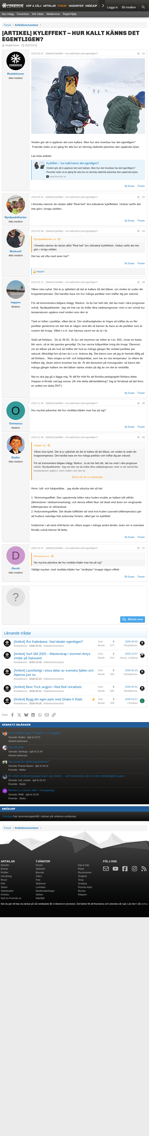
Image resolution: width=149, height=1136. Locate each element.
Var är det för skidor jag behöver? (28, 761)
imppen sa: (40, 445)
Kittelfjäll (40, 898)
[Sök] (143, 7)
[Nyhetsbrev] (106, 869)
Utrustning (6, 876)
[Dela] (138, 53)
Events (4, 869)
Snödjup (91, 5)
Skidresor (41, 883)
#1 (143, 53)
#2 (143, 197)
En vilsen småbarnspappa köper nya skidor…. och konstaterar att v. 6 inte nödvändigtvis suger (66, 775)
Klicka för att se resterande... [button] (88, 477)
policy (144, 904)
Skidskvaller (7, 891)
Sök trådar (37, 14)
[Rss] (144, 869)
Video (39, 876)
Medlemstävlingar (45, 891)
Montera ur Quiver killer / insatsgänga (31, 790)
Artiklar (49, 5)
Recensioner (85, 872)
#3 (143, 231)
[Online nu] (15, 213)
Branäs (82, 891)
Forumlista (23, 14)
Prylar (81, 869)
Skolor (4, 887)
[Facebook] (125, 869)
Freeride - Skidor (17, 769)
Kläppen (82, 894)
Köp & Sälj (33, 5)
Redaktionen (12, 45)
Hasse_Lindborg (129, 657)
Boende (40, 872)
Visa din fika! (16, 747)
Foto (38, 880)
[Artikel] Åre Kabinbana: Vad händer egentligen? (48, 642)
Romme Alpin (85, 887)
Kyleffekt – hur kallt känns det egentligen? (72, 163)
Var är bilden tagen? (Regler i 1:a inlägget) (34, 732)
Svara (131, 186)
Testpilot (82, 876)
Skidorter (76, 5)
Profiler (4, 872)
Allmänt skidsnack (17, 741)
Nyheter (5, 865)
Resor (4, 880)
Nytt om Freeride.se (11, 898)
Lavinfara (41, 887)
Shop (81, 880)
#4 (143, 282)
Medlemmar (53, 14)
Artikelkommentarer (53, 646)
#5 (143, 403)
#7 (143, 548)
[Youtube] (115, 869)
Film (3, 883)
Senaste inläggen (16, 724)
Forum (62, 5)
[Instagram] (134, 869)
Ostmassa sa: (42, 556)
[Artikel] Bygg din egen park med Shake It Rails (48, 699)
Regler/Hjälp (69, 14)
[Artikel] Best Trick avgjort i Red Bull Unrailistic (48, 687)
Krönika (5, 894)
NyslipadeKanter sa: (45, 239)
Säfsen (39, 894)
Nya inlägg (8, 14)
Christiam (132, 703)
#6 (143, 437)
